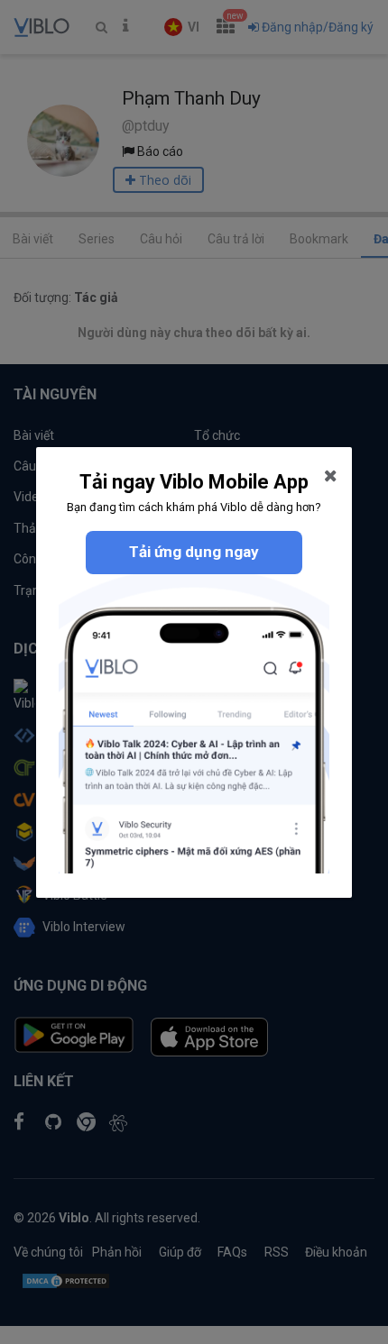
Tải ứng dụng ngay (194, 552)
